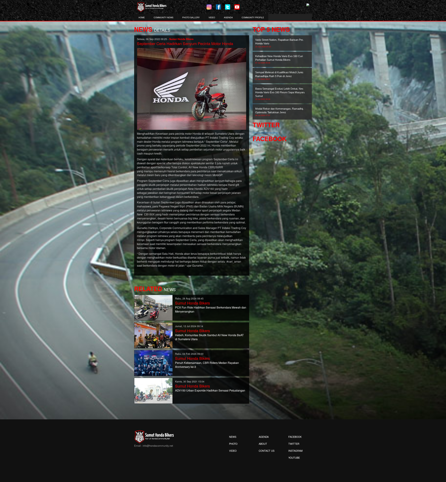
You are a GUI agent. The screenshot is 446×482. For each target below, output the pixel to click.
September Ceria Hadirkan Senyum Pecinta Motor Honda (185, 43)
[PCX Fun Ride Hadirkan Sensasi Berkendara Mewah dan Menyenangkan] (153, 307)
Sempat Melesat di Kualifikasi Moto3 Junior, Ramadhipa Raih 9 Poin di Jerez (280, 75)
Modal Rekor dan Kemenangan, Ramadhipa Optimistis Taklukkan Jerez (280, 112)
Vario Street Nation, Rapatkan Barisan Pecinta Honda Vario (281, 43)
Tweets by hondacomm (265, 132)
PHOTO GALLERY (191, 17)
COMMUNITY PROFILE (253, 17)
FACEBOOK (295, 436)
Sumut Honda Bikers (192, 303)
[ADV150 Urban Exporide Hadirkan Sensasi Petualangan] (153, 390)
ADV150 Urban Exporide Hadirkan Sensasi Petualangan (210, 390)
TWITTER (293, 443)
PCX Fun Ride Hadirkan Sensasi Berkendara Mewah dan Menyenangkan (210, 309)
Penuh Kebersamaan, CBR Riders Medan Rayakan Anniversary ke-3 (207, 365)
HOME (142, 17)
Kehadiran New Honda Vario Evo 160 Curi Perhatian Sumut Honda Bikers (279, 59)
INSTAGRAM (295, 450)
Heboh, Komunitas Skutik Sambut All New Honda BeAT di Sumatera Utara (209, 337)
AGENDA (228, 17)
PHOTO (233, 443)
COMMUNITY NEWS (163, 17)
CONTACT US (266, 450)
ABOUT (263, 443)
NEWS (232, 436)
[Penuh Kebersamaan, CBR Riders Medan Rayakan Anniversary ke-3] (153, 362)
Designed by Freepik (293, 463)
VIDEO (212, 17)
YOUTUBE (294, 457)
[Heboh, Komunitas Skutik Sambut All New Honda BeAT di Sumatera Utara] (153, 335)
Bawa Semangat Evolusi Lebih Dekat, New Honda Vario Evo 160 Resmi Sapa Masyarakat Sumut (281, 93)
